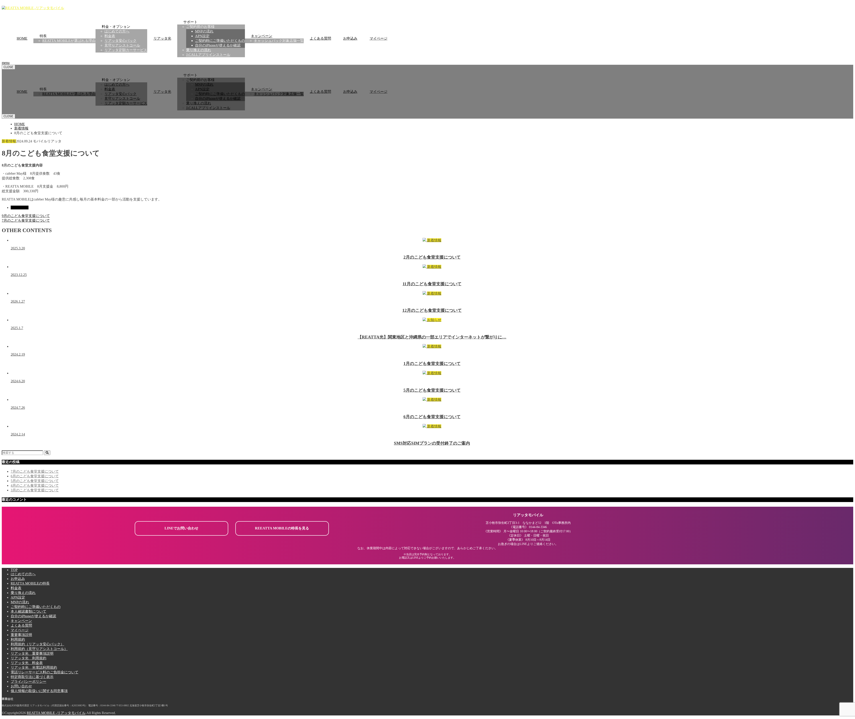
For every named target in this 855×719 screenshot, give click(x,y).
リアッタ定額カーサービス (125, 50)
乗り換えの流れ (198, 50)
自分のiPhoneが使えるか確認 (217, 45)
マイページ (378, 38)
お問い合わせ (21, 686)
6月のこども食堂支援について (35, 476)
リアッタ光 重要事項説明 (32, 653)
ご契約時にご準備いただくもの (220, 41)
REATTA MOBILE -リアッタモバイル (56, 713)
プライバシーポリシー (28, 681)
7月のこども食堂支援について (35, 471)
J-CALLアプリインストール (208, 55)
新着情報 (21, 207)
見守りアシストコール (122, 45)
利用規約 (18, 639)
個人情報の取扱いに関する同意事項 (39, 691)
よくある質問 (320, 38)
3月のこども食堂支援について (35, 490)
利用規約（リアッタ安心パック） (37, 644)
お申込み (350, 38)
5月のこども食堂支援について (35, 481)
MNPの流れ (204, 31)
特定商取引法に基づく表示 (32, 677)
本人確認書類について (28, 611)
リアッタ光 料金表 (27, 663)
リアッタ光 (162, 38)
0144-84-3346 (538, 527)
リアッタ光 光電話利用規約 (34, 667)
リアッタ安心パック (120, 41)
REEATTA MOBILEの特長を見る (282, 528)
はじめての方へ (116, 31)
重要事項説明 (21, 635)
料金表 (109, 36)
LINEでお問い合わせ (181, 528)
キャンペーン (261, 36)
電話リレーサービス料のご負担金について (44, 672)
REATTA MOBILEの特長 (30, 583)
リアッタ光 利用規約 (28, 658)
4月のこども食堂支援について (35, 485)
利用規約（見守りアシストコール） (39, 649)
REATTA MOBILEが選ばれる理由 (69, 41)
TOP (14, 570)
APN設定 (202, 36)
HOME (22, 38)
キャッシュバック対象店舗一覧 (279, 41)
